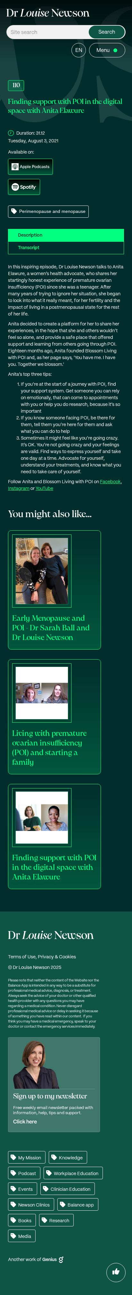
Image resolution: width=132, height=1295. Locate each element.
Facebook (110, 482)
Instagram (18, 488)
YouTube (44, 488)
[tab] (66, 235)
